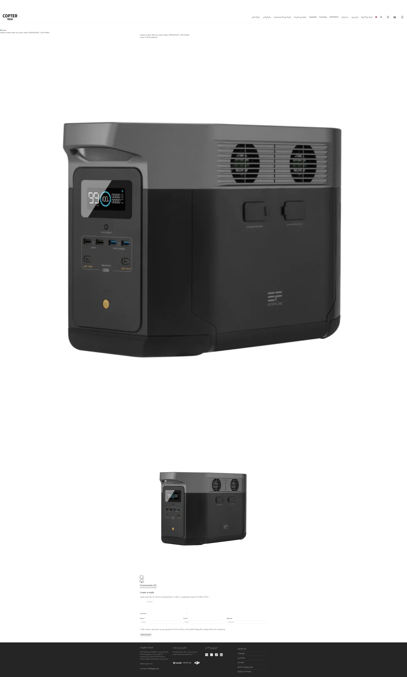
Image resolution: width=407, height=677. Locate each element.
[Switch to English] (376, 17)
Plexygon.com (154, 669)
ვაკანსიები (241, 658)
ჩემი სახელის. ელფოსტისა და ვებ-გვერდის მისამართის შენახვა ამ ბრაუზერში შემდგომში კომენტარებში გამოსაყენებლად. (183, 629)
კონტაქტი (241, 653)
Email (185, 618)
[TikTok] (216, 653)
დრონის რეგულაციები (245, 667)
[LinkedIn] (221, 653)
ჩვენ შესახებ (242, 649)
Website (229, 618)
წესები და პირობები (244, 672)
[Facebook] (206, 653)
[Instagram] (211, 653)
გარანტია (241, 662)
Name (142, 618)
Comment (143, 614)
